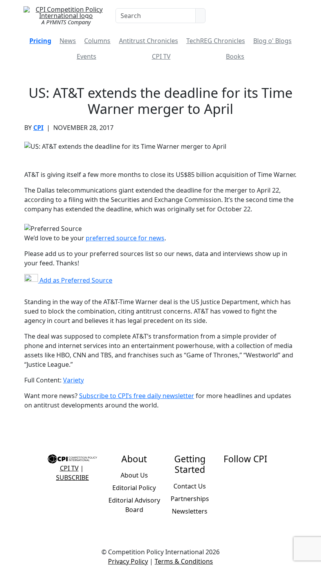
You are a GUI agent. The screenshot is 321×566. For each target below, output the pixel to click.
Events (86, 56)
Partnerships (190, 498)
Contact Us (189, 486)
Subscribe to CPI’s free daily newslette (135, 395)
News (68, 40)
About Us (134, 475)
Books (235, 56)
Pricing (40, 40)
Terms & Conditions (184, 561)
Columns (97, 40)
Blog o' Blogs (272, 40)
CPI (38, 127)
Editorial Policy (134, 487)
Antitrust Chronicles (148, 40)
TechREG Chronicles (215, 40)
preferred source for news (125, 238)
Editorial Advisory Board (134, 505)
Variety (73, 380)
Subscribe (72, 477)
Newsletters (189, 511)
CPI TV (161, 56)
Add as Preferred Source (75, 280)
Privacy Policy (128, 561)
